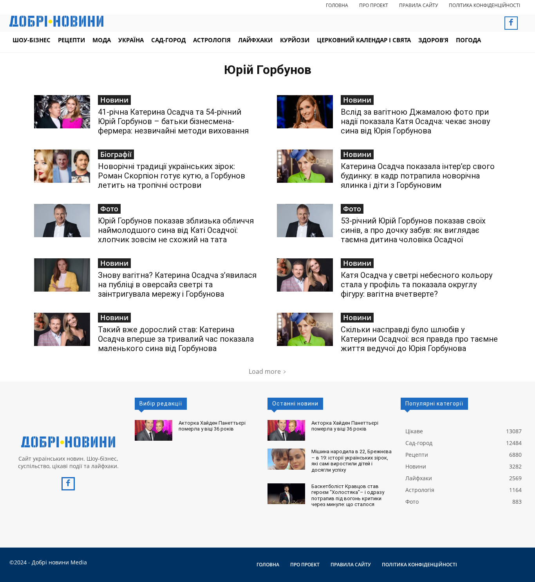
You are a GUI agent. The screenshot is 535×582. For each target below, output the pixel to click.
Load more (265, 371)
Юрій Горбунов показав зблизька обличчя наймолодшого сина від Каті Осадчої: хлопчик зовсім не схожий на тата (176, 230)
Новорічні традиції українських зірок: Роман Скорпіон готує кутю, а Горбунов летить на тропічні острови (171, 176)
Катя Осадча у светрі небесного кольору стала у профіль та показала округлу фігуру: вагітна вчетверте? (416, 284)
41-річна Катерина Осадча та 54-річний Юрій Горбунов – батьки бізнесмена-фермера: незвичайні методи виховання (173, 121)
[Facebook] (511, 23)
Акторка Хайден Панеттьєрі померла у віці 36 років (212, 426)
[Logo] (68, 441)
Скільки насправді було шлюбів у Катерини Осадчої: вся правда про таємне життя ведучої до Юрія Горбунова (419, 339)
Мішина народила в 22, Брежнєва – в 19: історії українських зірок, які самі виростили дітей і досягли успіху (351, 461)
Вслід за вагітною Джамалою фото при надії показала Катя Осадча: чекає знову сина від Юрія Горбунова (415, 121)
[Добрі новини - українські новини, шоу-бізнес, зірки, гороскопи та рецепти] (56, 21)
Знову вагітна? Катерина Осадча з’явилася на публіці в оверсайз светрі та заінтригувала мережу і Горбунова (177, 284)
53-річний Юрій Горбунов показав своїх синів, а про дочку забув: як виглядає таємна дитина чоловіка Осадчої (413, 230)
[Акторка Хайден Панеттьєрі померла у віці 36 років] (153, 430)
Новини (114, 100)
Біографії (116, 154)
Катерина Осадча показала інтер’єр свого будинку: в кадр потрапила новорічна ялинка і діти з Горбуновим (418, 176)
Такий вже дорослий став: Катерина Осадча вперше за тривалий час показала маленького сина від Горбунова (176, 339)
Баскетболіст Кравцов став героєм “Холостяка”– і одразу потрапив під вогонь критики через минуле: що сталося (347, 495)
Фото (109, 208)
